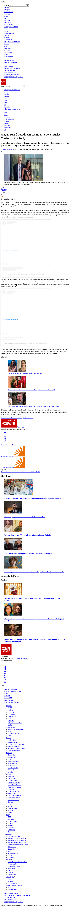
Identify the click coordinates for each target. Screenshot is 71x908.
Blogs (6, 694)
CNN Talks (7, 50)
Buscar (6, 5)
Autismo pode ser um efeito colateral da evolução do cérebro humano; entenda (34, 572)
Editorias (9, 706)
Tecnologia (8, 40)
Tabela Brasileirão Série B (17, 840)
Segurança (12, 757)
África (10, 806)
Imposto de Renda (14, 785)
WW (5, 98)
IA (5, 105)
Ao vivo (6, 92)
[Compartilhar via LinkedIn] (4, 190)
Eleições (7, 10)
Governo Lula (12, 742)
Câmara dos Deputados (16, 744)
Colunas (7, 696)
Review (6, 44)
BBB (5, 115)
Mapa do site (8, 700)
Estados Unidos (13, 800)
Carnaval (7, 117)
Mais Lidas (6, 476)
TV (5, 130)
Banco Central (13, 781)
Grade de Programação (12, 691)
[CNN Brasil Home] (11, 84)
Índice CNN (12, 740)
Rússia (10, 810)
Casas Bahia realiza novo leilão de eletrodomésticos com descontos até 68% (32, 498)
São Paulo (11, 766)
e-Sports (11, 858)
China (10, 813)
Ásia (9, 804)
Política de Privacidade (12, 68)
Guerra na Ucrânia (14, 796)
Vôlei (9, 851)
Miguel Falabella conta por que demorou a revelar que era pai (28, 553)
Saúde (6, 35)
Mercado (11, 776)
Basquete (11, 849)
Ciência (7, 37)
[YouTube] (5, 671)
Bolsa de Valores (14, 783)
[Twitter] (5, 667)
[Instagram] (5, 673)
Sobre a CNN (8, 66)
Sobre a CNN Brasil (11, 893)
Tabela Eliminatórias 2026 (17, 843)
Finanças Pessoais (14, 787)
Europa (10, 802)
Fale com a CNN (10, 72)
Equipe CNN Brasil (10, 62)
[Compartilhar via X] (3, 190)
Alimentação (12, 864)
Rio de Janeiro (13, 768)
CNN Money (8, 25)
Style (6, 31)
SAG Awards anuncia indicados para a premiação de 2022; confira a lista (33, 406)
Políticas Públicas (14, 751)
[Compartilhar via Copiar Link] (7, 190)
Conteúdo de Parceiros (11, 576)
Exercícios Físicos (14, 866)
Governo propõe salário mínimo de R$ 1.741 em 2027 (24, 517)
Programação (9, 60)
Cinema (10, 823)
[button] (35, 168)
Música (6, 123)
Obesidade (12, 875)
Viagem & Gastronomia (12, 42)
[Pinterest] (5, 678)
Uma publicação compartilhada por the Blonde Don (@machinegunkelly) (26, 343)
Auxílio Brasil (12, 763)
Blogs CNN (8, 55)
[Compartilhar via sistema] (1, 194)
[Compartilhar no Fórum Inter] (2, 197)
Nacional (7, 14)
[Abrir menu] (3, 2)
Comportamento (9, 33)
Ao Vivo (10, 708)
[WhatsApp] (5, 682)
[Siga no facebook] (5, 437)
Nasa (10, 879)
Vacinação (11, 868)
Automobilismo (13, 853)
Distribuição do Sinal (11, 75)
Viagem (10, 887)
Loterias (11, 789)
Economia (7, 22)
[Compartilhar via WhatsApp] (6, 190)
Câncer (10, 870)
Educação (7, 48)
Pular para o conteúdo (12, 90)
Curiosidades (12, 883)
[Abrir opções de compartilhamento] (4, 192)
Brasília (10, 772)
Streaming (7, 128)
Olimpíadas (12, 847)
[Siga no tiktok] (5, 441)
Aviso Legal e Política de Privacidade (17, 895)
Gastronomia (12, 890)
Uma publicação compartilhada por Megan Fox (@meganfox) (26, 274)
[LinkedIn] (5, 676)
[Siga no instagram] (5, 433)
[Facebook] (5, 669)
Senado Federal (13, 746)
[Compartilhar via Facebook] (1, 190)
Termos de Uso (9, 70)
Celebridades (9, 119)
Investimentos (12, 778)
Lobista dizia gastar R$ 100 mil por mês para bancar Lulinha (27, 535)
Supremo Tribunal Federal (17, 748)
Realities (7, 125)
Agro (6, 16)
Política (6, 8)
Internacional (8, 12)
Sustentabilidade (14, 791)
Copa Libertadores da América (18, 845)
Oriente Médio (13, 808)
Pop (5, 29)
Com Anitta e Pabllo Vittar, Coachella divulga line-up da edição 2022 (31, 390)
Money (6, 96)
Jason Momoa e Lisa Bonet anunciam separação (25, 373)
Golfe (10, 855)
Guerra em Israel (14, 798)
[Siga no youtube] (5, 439)
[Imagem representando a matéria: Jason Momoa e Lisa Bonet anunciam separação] (17, 371)
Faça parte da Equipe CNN (13, 77)
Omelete (4, 580)
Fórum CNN (8, 52)
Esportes (7, 20)
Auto (6, 46)
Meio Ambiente (13, 761)
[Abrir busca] (27, 5)
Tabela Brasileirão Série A (17, 838)
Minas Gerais (12, 770)
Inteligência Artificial (11, 27)
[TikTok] (5, 680)
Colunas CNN (8, 57)
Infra (5, 18)
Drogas (10, 872)
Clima (10, 759)
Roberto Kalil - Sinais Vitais (17, 862)
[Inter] (5, 665)
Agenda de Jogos (14, 836)
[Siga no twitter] (5, 435)
